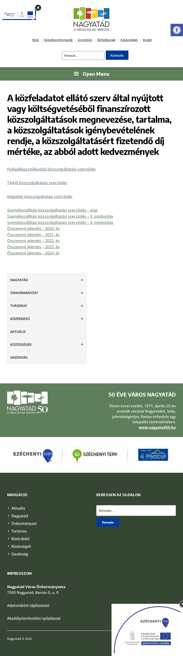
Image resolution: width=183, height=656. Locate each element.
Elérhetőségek (106, 40)
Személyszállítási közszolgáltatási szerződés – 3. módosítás (60, 216)
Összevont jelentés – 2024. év (33, 253)
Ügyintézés (85, 40)
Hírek (35, 40)
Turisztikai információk (58, 40)
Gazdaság (19, 357)
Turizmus (18, 305)
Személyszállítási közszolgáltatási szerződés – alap (52, 210)
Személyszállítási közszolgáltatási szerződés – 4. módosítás (60, 222)
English (147, 40)
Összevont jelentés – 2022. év (33, 240)
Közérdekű (20, 318)
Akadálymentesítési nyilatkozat (34, 618)
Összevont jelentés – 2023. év (33, 246)
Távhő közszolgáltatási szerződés (37, 182)
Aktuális (18, 331)
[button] (177, 30)
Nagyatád (19, 280)
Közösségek (21, 344)
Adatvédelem (129, 40)
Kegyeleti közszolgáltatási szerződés (39, 196)
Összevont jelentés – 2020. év (33, 228)
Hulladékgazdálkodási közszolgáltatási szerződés (51, 169)
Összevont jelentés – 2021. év (33, 234)
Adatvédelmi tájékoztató (28, 605)
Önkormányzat (24, 292)
